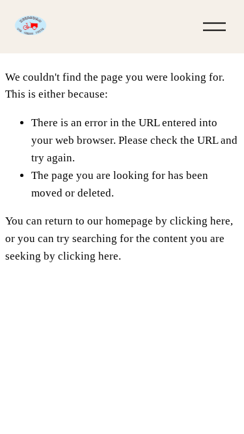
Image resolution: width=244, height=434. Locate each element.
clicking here (200, 221)
